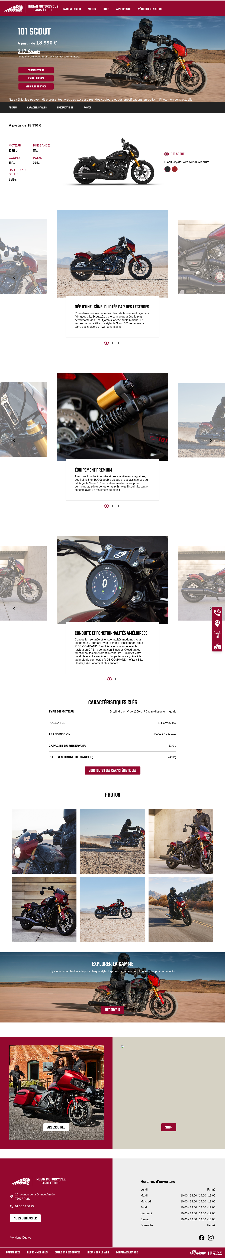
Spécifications (65, 107)
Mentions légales (20, 1237)
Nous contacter (25, 1218)
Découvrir (112, 1010)
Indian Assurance (127, 1252)
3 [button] (118, 343)
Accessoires (56, 1127)
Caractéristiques (37, 107)
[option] (112, 274)
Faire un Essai (36, 78)
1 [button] (106, 343)
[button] (14, 277)
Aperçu (13, 107)
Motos (92, 9)
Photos (87, 107)
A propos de (123, 9)
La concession (72, 9)
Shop (106, 9)
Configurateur (36, 70)
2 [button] (112, 343)
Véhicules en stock (150, 9)
